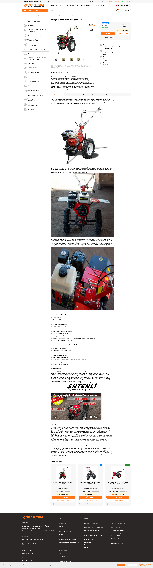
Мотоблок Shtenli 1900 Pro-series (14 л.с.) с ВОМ (91, 483)
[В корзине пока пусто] (125, 10)
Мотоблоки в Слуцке (65, 86)
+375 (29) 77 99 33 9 (27, 550)
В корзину (108, 33)
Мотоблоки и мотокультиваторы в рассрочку (71, 81)
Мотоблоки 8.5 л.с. (56, 77)
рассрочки (79, 451)
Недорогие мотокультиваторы (72, 78)
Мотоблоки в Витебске (64, 83)
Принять (121, 565)
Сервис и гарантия (113, 1)
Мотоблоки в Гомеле (74, 82)
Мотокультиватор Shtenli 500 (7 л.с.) (63, 483)
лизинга (72, 451)
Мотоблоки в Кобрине (62, 87)
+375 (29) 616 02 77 (27, 552)
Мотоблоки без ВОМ (57, 78)
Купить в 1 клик (123, 33)
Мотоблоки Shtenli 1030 (69, 77)
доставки (58, 454)
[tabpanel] (67, 39)
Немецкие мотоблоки (82, 77)
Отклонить (132, 565)
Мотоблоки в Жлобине (76, 87)
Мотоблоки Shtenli (63, 72)
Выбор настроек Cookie (65, 561)
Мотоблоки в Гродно (61, 82)
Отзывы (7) (92, 24)
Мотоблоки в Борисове (79, 86)
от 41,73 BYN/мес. (123, 30)
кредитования (87, 451)
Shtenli (69, 427)
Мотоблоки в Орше (60, 85)
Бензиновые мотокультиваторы (72, 79)
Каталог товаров (33, 10)
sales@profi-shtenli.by (31, 544)
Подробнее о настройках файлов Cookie (145, 565)
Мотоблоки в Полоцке (73, 85)
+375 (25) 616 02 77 (27, 553)
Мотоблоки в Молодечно (63, 89)
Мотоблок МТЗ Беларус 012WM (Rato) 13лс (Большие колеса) (117, 483)
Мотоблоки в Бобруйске (78, 83)
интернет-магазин (59, 448)
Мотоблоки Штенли (87, 430)
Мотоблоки (54, 72)
